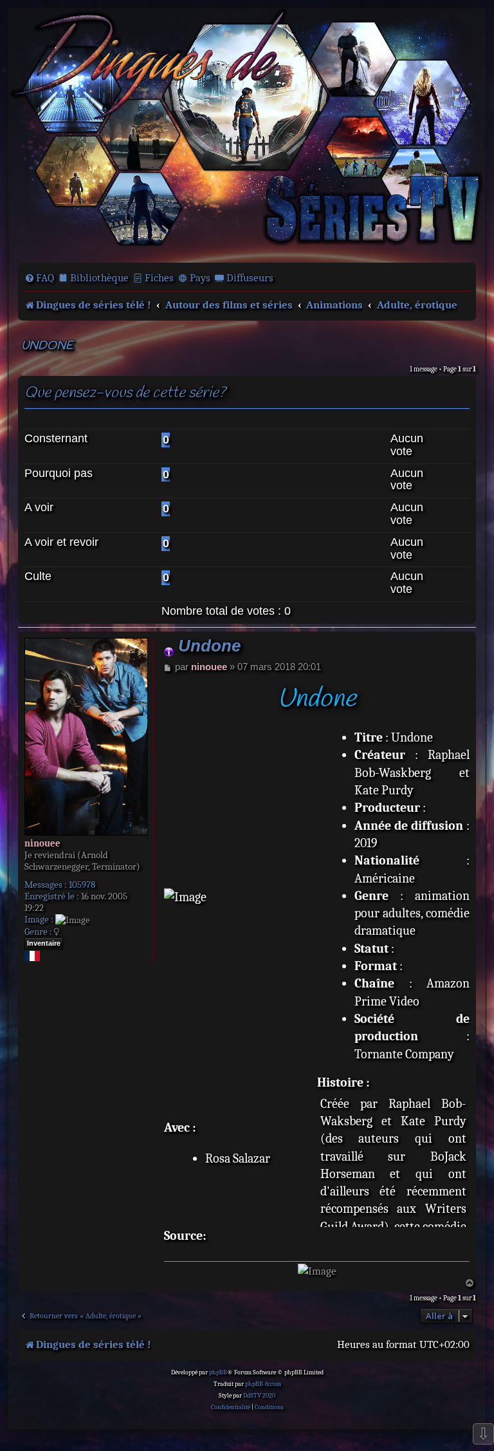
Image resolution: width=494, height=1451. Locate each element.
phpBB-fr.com (263, 1384)
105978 (82, 884)
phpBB (218, 1372)
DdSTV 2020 (259, 1396)
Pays (200, 278)
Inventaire (43, 943)
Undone (47, 346)
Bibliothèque (99, 278)
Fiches (159, 278)
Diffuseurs (249, 278)
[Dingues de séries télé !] (247, 134)
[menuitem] (39, 278)
